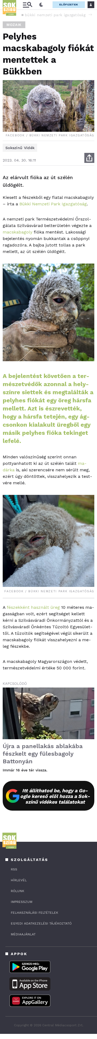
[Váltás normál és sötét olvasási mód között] (41, 5)
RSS (14, 869)
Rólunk (17, 891)
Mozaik (14, 25)
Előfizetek (68, 4)
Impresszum (21, 902)
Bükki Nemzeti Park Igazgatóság (53, 203)
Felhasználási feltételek (34, 913)
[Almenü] (27, 4)
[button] (90, 14)
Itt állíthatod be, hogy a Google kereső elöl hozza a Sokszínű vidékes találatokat (55, 796)
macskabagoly (17, 232)
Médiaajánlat (23, 934)
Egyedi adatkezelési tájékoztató (41, 923)
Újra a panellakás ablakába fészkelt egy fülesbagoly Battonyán (43, 754)
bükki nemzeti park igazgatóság (55, 15)
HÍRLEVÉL (19, 880)
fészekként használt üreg (33, 607)
